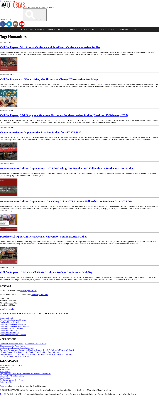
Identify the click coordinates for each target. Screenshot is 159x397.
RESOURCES (75, 30)
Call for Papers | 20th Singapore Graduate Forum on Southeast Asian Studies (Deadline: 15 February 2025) (64, 115)
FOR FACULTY (106, 30)
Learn (2, 386)
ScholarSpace (5, 370)
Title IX (3, 394)
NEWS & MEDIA (36, 30)
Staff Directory (5, 372)
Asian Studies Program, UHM (11, 365)
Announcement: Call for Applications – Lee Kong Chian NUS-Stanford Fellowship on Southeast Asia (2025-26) (66, 201)
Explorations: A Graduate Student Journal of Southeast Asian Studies (25, 374)
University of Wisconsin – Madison (13, 335)
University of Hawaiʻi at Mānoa (11, 328)
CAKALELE (5, 378)
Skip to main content (7, 1)
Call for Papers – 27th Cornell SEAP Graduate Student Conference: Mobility (46, 272)
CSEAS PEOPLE (122, 30)
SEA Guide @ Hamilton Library (12, 376)
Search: (2, 20)
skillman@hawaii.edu (40, 295)
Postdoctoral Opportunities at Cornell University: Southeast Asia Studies (43, 236)
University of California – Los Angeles (14, 326)
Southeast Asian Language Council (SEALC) (17, 348)
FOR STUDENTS (90, 30)
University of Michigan (8, 330)
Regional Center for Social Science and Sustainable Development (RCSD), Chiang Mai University (36, 354)
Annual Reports (6, 367)
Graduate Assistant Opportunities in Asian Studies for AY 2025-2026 (40, 132)
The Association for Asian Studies (12, 346)
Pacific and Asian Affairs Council (12, 380)
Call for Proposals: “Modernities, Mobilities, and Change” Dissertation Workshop (49, 79)
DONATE (136, 30)
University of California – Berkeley (13, 324)
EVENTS (50, 30)
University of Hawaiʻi (8, 382)
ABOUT (22, 30)
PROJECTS (62, 30)
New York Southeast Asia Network (13, 320)
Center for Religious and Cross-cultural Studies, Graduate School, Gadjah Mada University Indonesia (37, 350)
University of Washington (9, 333)
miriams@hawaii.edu (28, 291)
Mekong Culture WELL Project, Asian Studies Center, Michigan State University (30, 352)
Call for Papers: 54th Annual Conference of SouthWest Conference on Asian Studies (50, 47)
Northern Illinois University (10, 322)
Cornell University (7, 318)
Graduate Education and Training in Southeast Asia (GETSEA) (23, 344)
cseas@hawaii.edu (7, 309)
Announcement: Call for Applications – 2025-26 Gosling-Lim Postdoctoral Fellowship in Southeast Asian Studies (67, 168)
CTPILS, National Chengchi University (14, 356)
